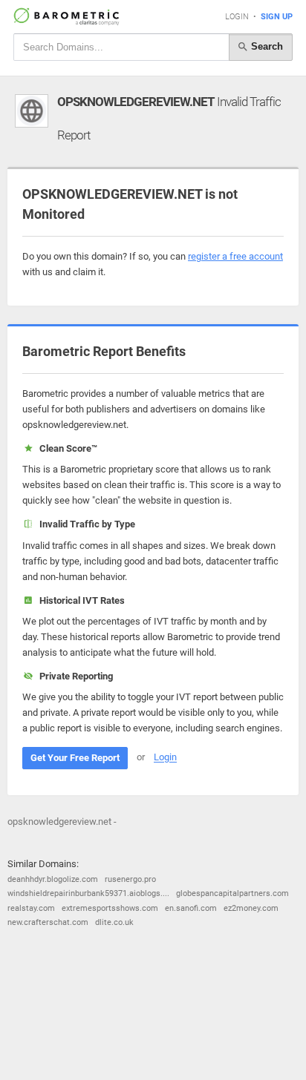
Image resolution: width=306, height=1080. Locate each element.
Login (237, 17)
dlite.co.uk (114, 922)
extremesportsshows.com (110, 908)
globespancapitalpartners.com (232, 893)
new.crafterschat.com (47, 922)
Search (265, 46)
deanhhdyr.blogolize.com (52, 879)
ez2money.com (251, 908)
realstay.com (31, 908)
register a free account (235, 256)
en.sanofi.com (191, 908)
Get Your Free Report (75, 757)
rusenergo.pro (130, 879)
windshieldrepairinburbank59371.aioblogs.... (88, 893)
